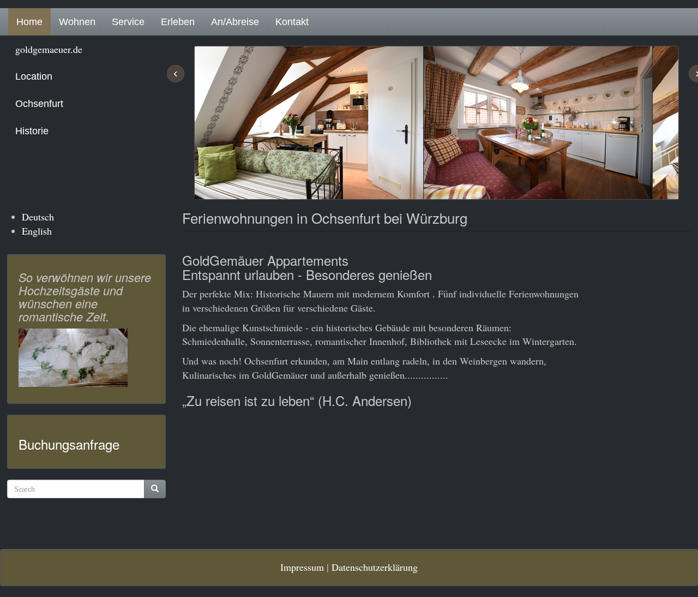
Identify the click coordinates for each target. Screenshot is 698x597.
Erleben (178, 21)
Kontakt (292, 21)
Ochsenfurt (39, 103)
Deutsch (38, 216)
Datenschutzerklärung (375, 567)
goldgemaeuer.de (48, 49)
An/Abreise (235, 21)
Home (29, 21)
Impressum (302, 567)
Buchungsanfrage (69, 443)
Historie (32, 131)
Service (128, 21)
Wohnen (77, 21)
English (37, 230)
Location (33, 76)
